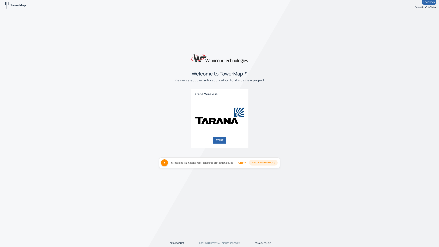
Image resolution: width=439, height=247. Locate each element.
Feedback (429, 2)
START (219, 140)
